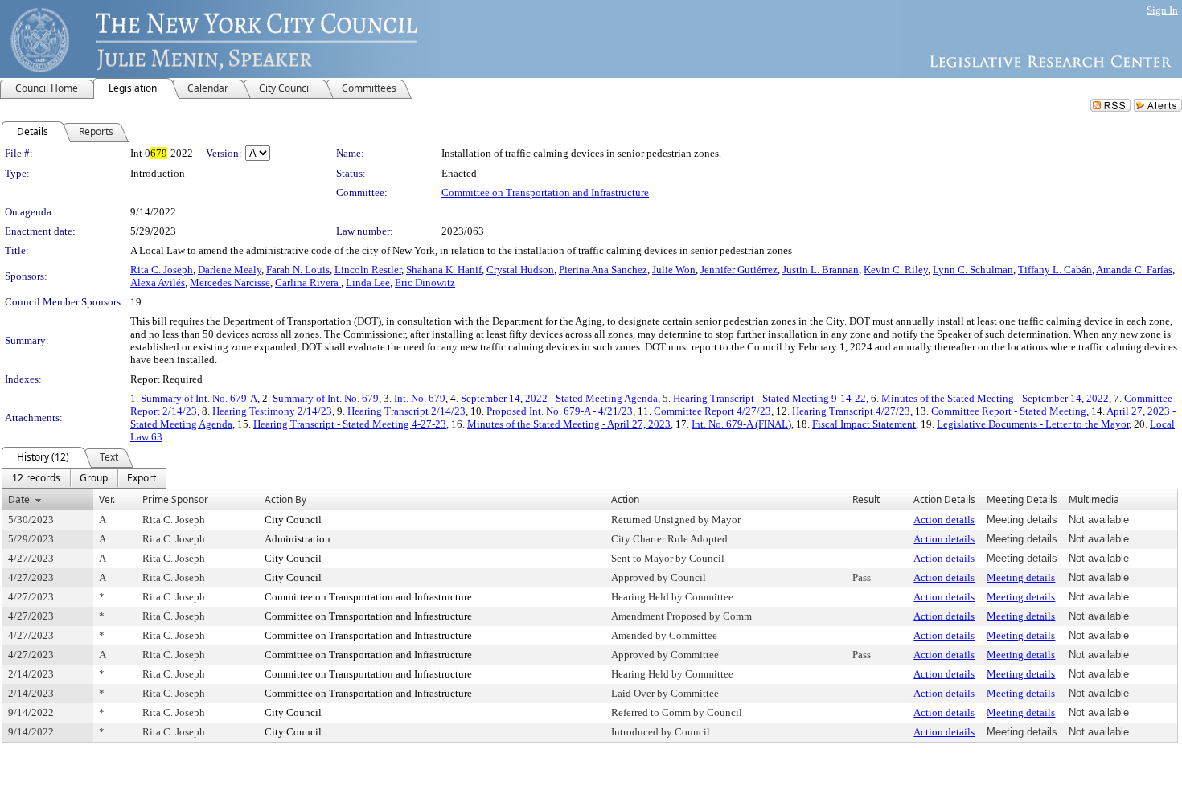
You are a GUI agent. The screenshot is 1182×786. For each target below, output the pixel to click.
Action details (944, 520)
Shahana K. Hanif (444, 270)
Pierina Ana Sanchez (603, 270)
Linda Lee (368, 282)
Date (19, 499)
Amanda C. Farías (1134, 270)
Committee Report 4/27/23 (712, 411)
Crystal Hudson (520, 270)
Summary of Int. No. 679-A (199, 398)
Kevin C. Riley (896, 270)
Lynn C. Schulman (973, 270)
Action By (285, 499)
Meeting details (1021, 577)
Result (866, 499)
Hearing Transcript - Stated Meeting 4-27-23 (349, 424)
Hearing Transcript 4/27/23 (851, 411)
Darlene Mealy (229, 270)
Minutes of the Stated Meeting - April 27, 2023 (569, 424)
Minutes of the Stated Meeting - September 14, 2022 (995, 398)
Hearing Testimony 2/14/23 (272, 411)
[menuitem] (36, 478)
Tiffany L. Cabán (1055, 270)
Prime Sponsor (175, 499)
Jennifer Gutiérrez (739, 270)
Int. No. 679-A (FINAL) (741, 424)
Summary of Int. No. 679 (326, 398)
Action (625, 499)
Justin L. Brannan (820, 270)
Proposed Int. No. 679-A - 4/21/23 (559, 411)
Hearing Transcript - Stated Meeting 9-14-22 (769, 398)
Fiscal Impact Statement (864, 424)
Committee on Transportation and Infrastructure (545, 192)
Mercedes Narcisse (230, 282)
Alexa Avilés (157, 282)
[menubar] (84, 478)
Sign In (1162, 10)
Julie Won (674, 270)
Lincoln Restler (367, 270)
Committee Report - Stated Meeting (1008, 411)
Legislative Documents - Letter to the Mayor (1033, 424)
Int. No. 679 (419, 398)
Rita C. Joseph (161, 270)
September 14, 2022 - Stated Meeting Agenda (559, 398)
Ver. (107, 499)
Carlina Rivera (308, 282)
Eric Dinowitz (425, 282)
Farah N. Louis (298, 270)
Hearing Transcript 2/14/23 (406, 411)
